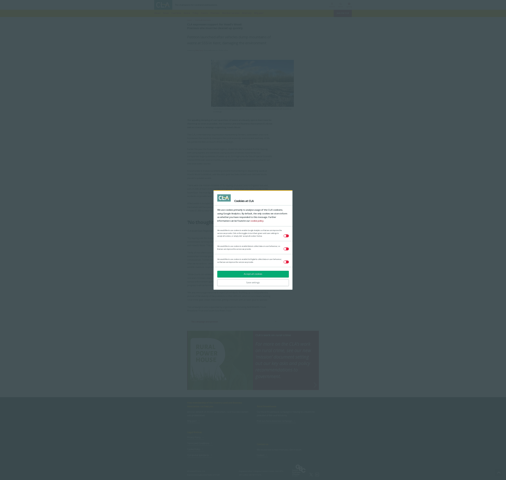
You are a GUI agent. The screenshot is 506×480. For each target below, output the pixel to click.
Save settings (253, 282)
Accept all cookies (253, 273)
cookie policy (257, 220)
